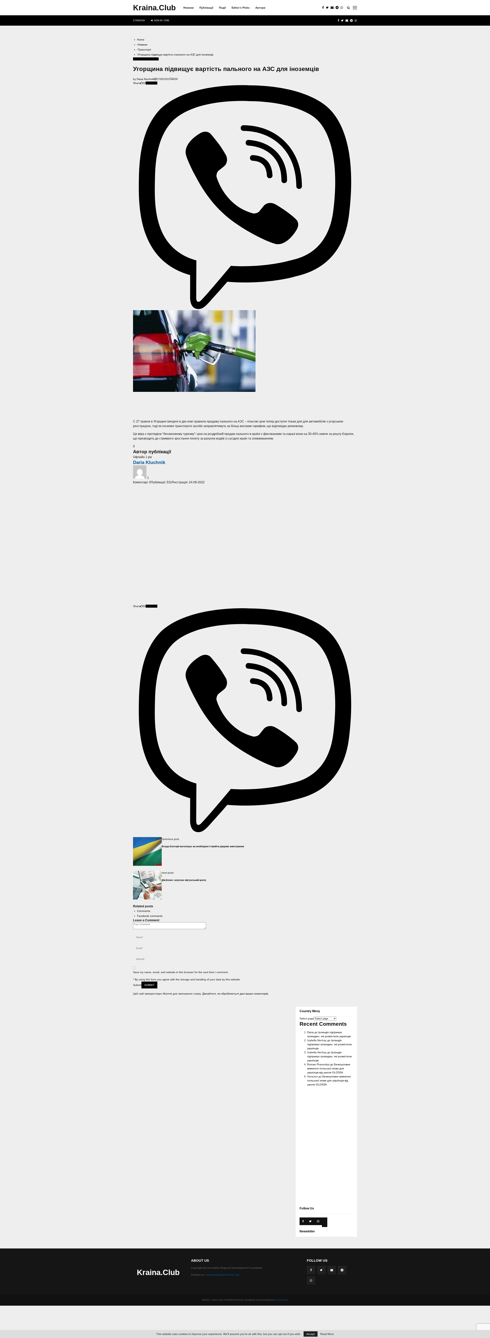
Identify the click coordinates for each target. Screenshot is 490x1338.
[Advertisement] (245, 405)
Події (222, 7)
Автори (260, 7)
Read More (327, 1334)
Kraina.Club (154, 7)
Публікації (206, 7)
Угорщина (152, 58)
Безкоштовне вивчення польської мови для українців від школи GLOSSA (328, 1068)
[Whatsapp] (343, 7)
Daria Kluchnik (145, 79)
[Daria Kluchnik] (140, 477)
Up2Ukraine (281, 1300)
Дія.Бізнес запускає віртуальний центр (184, 880)
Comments (143, 910)
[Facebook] (324, 7)
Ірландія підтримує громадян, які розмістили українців (329, 1044)
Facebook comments (150, 915)
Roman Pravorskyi (318, 1064)
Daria (310, 1032)
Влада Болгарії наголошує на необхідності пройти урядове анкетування (203, 846)
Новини (188, 7)
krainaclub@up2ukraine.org (222, 1274)
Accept (310, 1334)
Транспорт (139, 58)
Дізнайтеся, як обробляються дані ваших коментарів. (235, 993)
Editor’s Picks (241, 7)
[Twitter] (328, 7)
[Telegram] (338, 7)
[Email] (333, 7)
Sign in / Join (161, 20)
